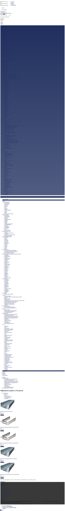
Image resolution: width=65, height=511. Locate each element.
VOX (5, 35)
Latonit (5, 72)
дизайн (5, 336)
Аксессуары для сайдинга (8, 38)
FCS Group (6, 240)
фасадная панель (7, 190)
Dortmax (5, 101)
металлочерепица (7, 346)
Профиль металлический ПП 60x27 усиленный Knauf (9, 474)
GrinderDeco (6, 94)
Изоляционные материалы (9, 148)
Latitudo (5, 85)
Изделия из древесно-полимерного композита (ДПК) (11, 78)
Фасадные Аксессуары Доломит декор (11, 140)
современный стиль (7, 180)
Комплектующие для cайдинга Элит (10, 142)
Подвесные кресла (7, 120)
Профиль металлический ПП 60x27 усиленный (8, 458)
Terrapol (5, 93)
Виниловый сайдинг (6, 26)
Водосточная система (8, 137)
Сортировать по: (5, 393)
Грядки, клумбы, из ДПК (8, 294)
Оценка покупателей (8, 396)
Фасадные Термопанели (6, 55)
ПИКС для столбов (7, 145)
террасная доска (7, 184)
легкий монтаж (7, 169)
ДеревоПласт (6, 91)
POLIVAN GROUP (7, 113)
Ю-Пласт (6, 30)
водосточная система (8, 157)
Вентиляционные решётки (9, 315)
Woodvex (6, 95)
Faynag (5, 112)
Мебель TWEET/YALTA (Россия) (10, 127)
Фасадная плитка (5, 74)
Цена (5, 394)
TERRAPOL (6, 110)
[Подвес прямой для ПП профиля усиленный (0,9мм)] (8, 425)
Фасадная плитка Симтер (8, 77)
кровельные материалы (8, 165)
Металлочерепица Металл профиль (10, 135)
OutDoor (5, 90)
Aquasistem (6, 150)
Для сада (3, 119)
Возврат (12, 3)
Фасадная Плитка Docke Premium (10, 75)
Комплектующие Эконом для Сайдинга (11, 141)
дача (5, 158)
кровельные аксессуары (8, 164)
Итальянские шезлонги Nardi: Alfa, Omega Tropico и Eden (14, 125)
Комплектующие (5, 138)
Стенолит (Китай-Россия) (8, 57)
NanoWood (6, 79)
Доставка (12, 1)
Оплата (12, 2)
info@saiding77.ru (9, 13)
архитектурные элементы (8, 154)
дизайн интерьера (7, 161)
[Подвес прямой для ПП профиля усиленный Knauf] (8, 441)
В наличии (6, 398)
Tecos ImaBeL (6, 52)
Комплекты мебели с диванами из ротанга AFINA (13, 121)
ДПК (5, 151)
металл (5, 170)
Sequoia (5, 272)
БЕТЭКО (6, 66)
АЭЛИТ (5, 45)
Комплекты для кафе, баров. (9, 304)
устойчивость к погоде (8, 187)
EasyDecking (6, 84)
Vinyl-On (6, 208)
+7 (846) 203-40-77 (3, 12)
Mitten (5, 37)
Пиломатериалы (7, 147)
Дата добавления (7, 397)
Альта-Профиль (7, 28)
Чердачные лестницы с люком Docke (10, 314)
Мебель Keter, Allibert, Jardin (9, 303)
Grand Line (6, 29)
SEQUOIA (6, 282)
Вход (3, 7)
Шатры (5, 122)
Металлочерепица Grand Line (9, 136)
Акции (3, 25)
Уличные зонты (7, 124)
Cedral (5, 69)
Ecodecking (6, 97)
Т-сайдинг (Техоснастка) (8, 48)
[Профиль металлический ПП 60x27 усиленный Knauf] (7, 472)
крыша (5, 167)
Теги (3, 149)
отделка (5, 174)
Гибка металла (6, 144)
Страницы (4, 370)
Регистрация (4, 9)
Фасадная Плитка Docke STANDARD (11, 251)
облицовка (6, 173)
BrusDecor (6, 58)
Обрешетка (6, 143)
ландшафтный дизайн (8, 168)
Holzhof (5, 99)
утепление (6, 188)
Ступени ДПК (4, 103)
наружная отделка (7, 172)
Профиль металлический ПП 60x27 (6, 411)
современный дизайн (8, 179)
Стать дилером (13, 5)
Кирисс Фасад (6, 67)
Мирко (5, 73)
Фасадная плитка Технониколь (9, 76)
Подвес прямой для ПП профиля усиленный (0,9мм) (9, 427)
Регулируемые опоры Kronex (9, 131)
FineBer (5, 47)
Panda (5, 63)
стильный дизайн (7, 356)
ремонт (5, 176)
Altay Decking (6, 262)
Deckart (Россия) (7, 81)
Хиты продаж (6, 395)
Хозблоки (6, 129)
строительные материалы (8, 357)
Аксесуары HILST (7, 102)
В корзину (2, 415)
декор (5, 159)
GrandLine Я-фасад (7, 219)
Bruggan (5, 87)
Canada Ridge (6, 51)
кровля (5, 166)
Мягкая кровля (7, 134)
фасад (5, 189)
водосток (6, 156)
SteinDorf (6, 220)
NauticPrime (6, 108)
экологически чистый (8, 367)
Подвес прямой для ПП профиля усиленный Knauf (9, 442)
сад (5, 177)
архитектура (6, 152)
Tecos (5, 32)
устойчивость (6, 185)
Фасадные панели (5, 39)
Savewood (6, 96)
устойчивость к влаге (8, 186)
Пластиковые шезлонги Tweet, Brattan (11, 126)
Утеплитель (6, 146)
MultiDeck (6, 98)
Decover (5, 71)
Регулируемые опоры (6, 130)
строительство (6, 182)
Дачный (5, 36)
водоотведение (7, 155)
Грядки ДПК (4, 293)
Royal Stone (6, 53)
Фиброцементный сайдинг (7, 61)
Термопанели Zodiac (8, 60)
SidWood (5, 64)
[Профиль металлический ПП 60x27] (7, 409)
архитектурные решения (8, 153)
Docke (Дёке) (6, 27)
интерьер (6, 163)
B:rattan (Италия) (7, 123)
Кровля (3, 133)
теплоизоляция (7, 183)
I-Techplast (6, 114)
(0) (0, 412)
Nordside (5, 46)
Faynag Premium (7, 89)
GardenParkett (6, 80)
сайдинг (5, 178)
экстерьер (6, 193)
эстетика (5, 194)
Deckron (5, 117)
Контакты (12, 4)
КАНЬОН (6, 68)
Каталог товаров (5, 196)
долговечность (7, 162)
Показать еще (2, 481)
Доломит (6, 31)
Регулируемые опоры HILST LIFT (10, 132)
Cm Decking (6, 100)
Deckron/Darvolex (7, 83)
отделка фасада (7, 175)
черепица (6, 191)
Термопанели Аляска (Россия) (9, 59)
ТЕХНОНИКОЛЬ (7, 34)
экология (6, 192)
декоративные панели (8, 335)
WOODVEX (6, 105)
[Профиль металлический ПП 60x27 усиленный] (7, 456)
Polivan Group (6, 88)
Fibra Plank (6, 62)
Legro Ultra (6, 261)
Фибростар (6, 241)
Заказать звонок (3, 13)
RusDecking (6, 92)
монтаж (5, 171)
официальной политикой (38, 501)
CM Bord (6, 70)
